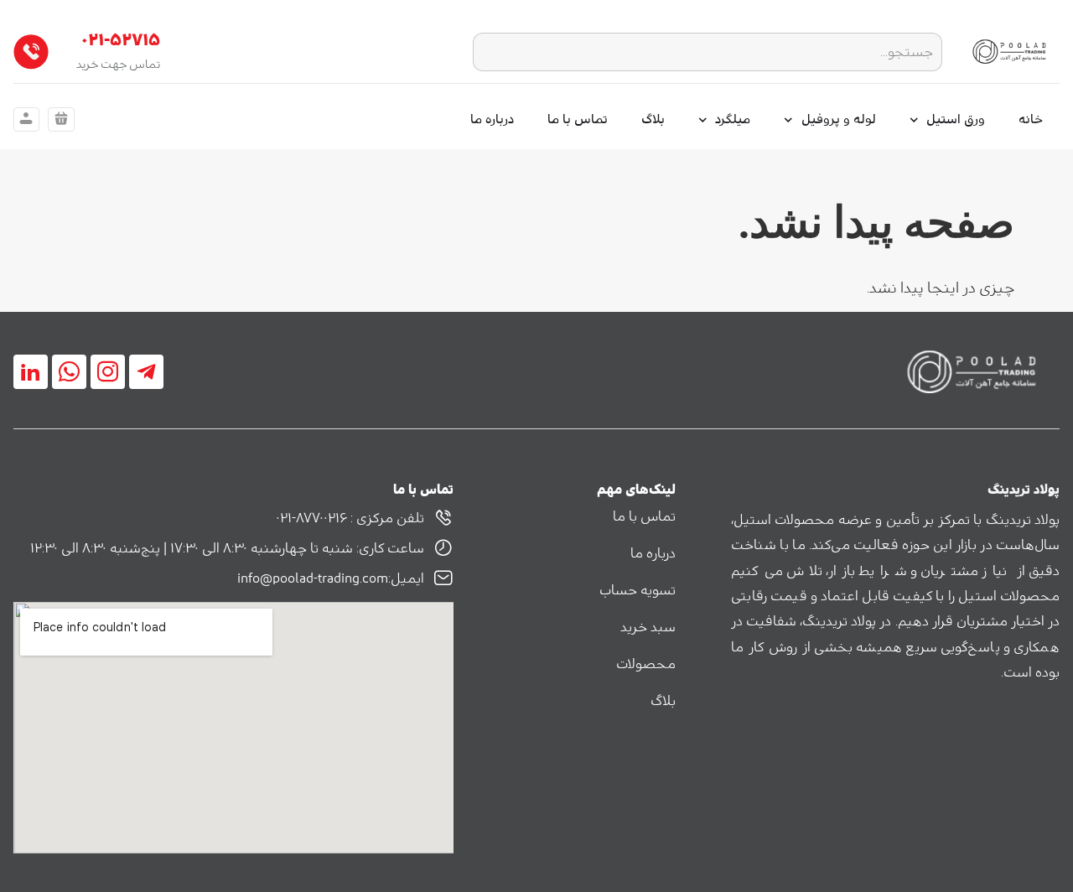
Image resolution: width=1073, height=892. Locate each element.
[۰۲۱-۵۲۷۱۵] (31, 52)
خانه (1031, 119)
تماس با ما (577, 119)
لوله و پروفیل (838, 119)
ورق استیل (955, 119)
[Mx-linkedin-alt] (30, 372)
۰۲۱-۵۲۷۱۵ (120, 40)
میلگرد (732, 119)
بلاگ (653, 119)
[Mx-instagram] (108, 372)
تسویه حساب (637, 590)
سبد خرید (648, 627)
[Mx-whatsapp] (69, 372)
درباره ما (492, 119)
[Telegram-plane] (146, 372)
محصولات (646, 664)
